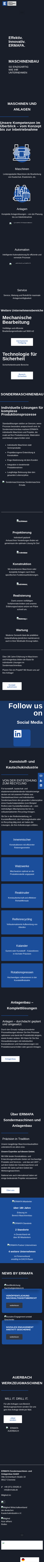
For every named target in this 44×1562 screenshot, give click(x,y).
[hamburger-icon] (22, 12)
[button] (22, 1535)
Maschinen (22, 169)
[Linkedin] (22, 737)
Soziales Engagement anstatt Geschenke (19, 1328)
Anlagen (22, 209)
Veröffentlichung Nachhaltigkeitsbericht (21, 1296)
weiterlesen (14, 1305)
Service (22, 290)
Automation (22, 249)
